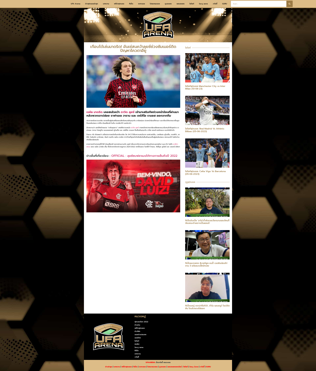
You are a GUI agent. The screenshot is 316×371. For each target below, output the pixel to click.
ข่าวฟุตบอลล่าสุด (91, 3)
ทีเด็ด (131, 3)
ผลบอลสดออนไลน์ (175, 366)
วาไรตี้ (215, 3)
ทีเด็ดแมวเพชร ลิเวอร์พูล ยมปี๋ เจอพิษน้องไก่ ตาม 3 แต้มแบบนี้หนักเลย (206, 264)
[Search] (289, 4)
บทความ (106, 3)
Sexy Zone (193, 366)
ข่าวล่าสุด (108, 366)
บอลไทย (138, 337)
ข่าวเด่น (137, 325)
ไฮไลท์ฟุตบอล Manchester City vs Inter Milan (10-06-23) (205, 87)
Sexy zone (203, 3)
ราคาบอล (141, 3)
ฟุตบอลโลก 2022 (141, 321)
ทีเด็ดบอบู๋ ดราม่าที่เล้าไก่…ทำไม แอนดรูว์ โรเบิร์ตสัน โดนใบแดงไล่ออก (207, 307)
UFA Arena (75, 3)
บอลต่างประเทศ (140, 334)
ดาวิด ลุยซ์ (127, 112)
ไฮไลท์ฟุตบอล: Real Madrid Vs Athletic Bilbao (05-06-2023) (204, 130)
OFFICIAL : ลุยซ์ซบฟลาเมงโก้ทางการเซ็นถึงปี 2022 (144, 156)
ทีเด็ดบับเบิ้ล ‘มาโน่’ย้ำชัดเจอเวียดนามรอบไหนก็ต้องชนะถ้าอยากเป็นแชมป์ (207, 222)
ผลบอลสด (181, 3)
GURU (224, 3)
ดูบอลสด (168, 3)
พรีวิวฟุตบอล (119, 3)
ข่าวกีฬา (137, 331)
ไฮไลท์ (191, 3)
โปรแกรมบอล (155, 3)
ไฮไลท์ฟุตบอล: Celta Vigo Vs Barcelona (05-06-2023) (205, 173)
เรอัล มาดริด (94, 112)
